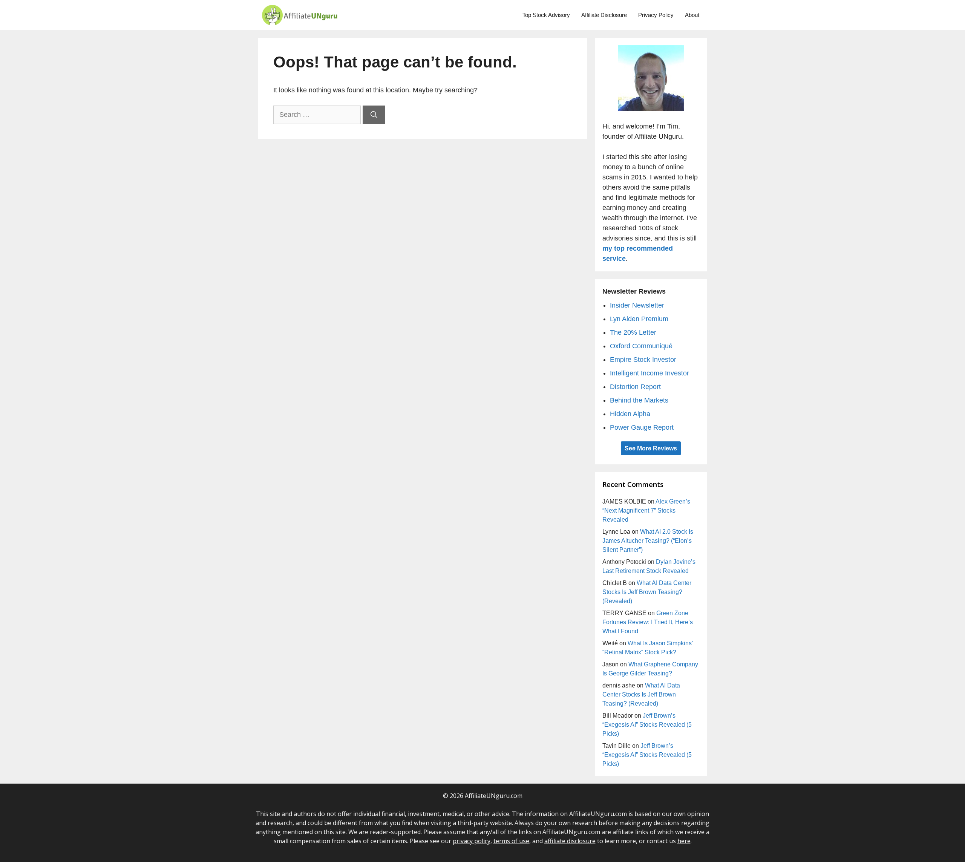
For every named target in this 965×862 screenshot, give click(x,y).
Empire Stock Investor (643, 359)
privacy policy (471, 841)
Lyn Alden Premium (639, 319)
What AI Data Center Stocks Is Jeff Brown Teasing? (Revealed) (646, 592)
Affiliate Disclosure (604, 15)
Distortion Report (635, 386)
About (692, 15)
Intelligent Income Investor (649, 373)
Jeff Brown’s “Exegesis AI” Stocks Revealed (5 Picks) (647, 724)
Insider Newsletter (637, 305)
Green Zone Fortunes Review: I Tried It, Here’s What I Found (647, 622)
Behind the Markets (639, 400)
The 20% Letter (633, 332)
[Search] (374, 115)
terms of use (511, 841)
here (684, 841)
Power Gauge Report (642, 427)
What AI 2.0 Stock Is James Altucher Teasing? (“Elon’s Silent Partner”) (647, 540)
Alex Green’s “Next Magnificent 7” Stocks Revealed (646, 510)
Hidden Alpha (630, 414)
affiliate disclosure (570, 841)
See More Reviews (651, 448)
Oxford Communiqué (641, 346)
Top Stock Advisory (546, 15)
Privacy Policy (656, 15)
